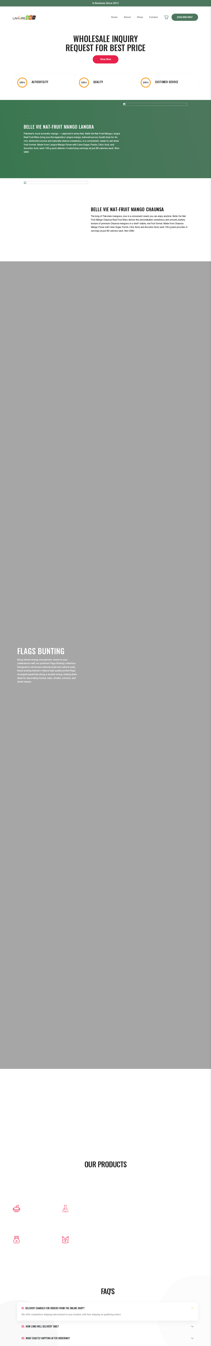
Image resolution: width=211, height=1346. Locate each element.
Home (114, 17)
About (127, 17)
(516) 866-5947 (185, 17)
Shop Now (105, 59)
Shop (140, 17)
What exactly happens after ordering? (46, 1338)
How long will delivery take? (40, 1326)
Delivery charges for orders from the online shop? (53, 1308)
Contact (153, 17)
